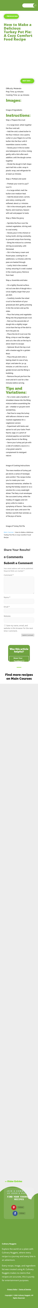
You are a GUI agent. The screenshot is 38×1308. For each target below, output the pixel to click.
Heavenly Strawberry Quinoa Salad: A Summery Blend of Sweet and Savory (19, 921)
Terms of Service (25, 1289)
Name (7, 597)
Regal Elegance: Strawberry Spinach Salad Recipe (18, 873)
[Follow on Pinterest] (13, 1207)
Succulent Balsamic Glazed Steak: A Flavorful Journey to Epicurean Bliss (18, 773)
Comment (9, 575)
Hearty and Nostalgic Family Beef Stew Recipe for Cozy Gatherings (19, 724)
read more (11, 730)
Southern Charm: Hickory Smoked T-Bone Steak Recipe (17, 969)
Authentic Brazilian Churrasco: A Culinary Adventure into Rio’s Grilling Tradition (18, 1114)
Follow (20, 1207)
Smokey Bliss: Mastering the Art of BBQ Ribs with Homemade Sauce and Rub (18, 1166)
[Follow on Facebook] (15, 1213)
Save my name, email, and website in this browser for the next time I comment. (18, 628)
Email (7, 606)
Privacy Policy (12, 1289)
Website (7, 616)
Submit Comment (27, 635)
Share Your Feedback (18, 659)
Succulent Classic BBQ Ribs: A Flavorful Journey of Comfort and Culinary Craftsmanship (19, 823)
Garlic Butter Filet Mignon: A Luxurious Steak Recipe (18, 1016)
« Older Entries (13, 1181)
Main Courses (14, 43)
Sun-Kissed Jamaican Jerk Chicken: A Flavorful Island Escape (18, 1064)
